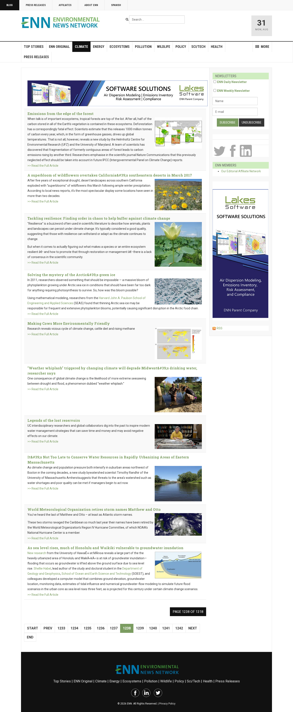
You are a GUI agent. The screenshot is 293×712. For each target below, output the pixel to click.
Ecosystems (120, 47)
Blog (9, 5)
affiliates (65, 5)
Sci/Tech (198, 47)
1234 (74, 628)
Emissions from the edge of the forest (60, 113)
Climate (81, 47)
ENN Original (59, 47)
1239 (140, 628)
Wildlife (163, 47)
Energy (98, 47)
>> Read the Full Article (42, 165)
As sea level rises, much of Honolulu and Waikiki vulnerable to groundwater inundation (105, 548)
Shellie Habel (42, 568)
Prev (48, 628)
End (30, 637)
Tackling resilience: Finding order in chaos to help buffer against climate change (98, 218)
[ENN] (61, 22)
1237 (114, 628)
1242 (179, 628)
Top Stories (34, 47)
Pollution (143, 47)
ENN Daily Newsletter (232, 82)
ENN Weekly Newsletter (233, 90)
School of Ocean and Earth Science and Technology (96, 573)
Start (32, 628)
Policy (180, 47)
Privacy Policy (167, 703)
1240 (153, 628)
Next (192, 628)
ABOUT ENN (91, 5)
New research (36, 553)
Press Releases (36, 5)
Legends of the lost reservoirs (53, 420)
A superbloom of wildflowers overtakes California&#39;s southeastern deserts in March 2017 (109, 175)
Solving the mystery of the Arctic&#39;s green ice (71, 274)
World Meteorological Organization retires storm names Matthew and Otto (94, 509)
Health (216, 47)
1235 (87, 628)
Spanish (116, 5)
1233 (61, 628)
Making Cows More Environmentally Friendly (68, 323)
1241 (166, 628)
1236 (100, 628)
